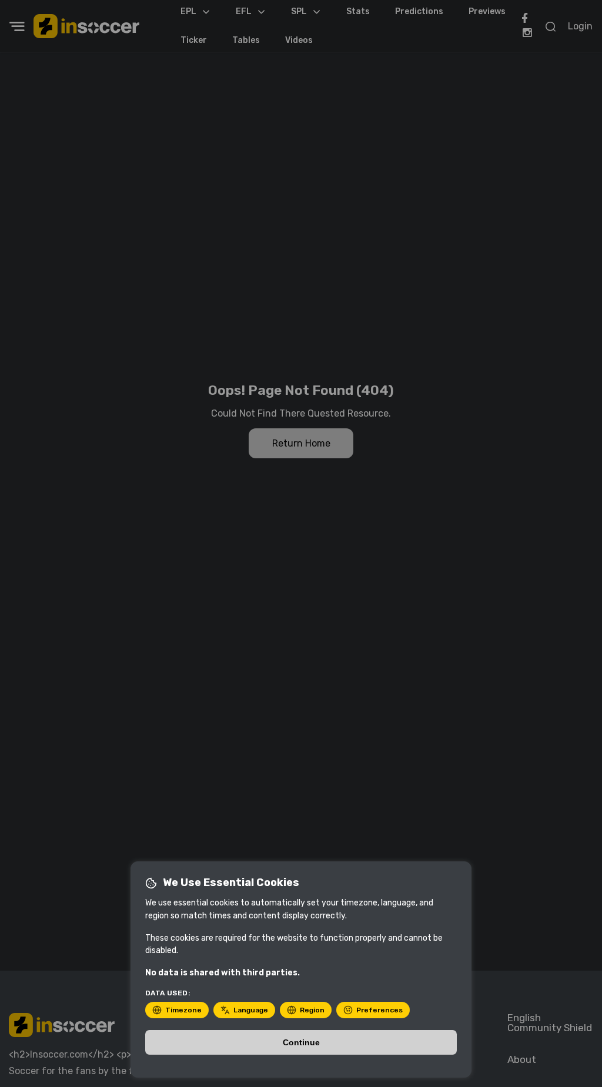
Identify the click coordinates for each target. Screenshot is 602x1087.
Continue (301, 1042)
